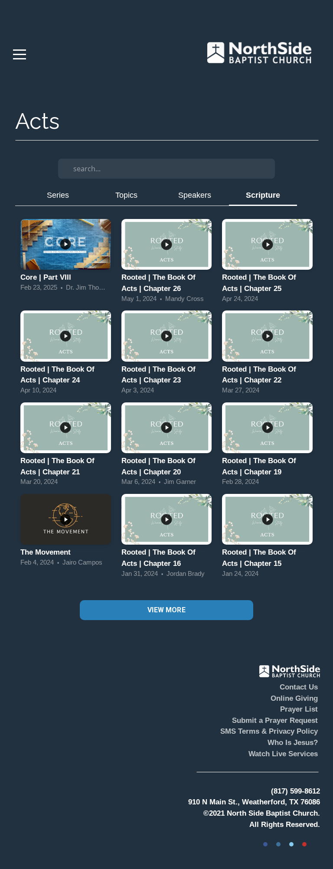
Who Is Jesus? (293, 742)
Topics (126, 194)
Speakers (194, 194)
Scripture (263, 194)
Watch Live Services (283, 754)
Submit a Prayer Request (275, 720)
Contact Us (299, 687)
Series (58, 194)
